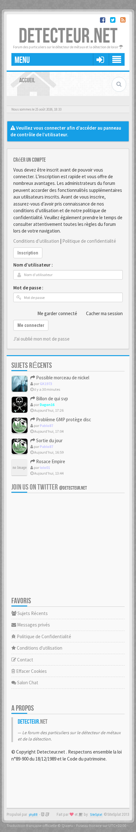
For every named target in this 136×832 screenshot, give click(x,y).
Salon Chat (27, 683)
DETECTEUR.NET (68, 36)
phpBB (33, 815)
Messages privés (33, 625)
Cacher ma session (104, 313)
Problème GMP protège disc (63, 419)
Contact (24, 660)
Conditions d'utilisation (39, 648)
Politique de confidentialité (89, 241)
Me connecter (30, 325)
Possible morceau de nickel (62, 378)
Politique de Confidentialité (43, 636)
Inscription (27, 252)
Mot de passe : (28, 288)
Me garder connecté (57, 313)
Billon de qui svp (51, 399)
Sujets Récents (32, 613)
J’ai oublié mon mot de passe (41, 339)
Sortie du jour (49, 440)
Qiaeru (67, 825)
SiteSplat (96, 815)
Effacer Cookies (31, 671)
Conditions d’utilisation (36, 241)
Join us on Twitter (49, 487)
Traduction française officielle (32, 825)
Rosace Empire (50, 461)
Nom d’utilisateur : (33, 265)
